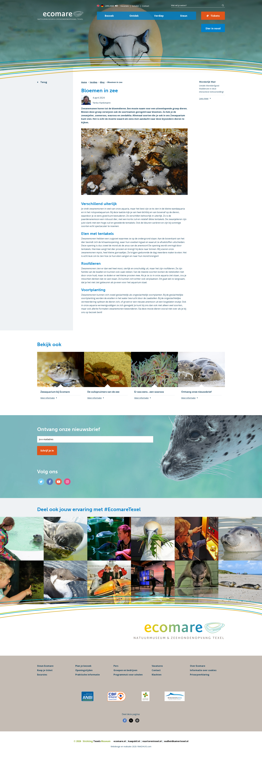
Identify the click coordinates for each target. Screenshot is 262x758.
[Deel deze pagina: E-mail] (137, 720)
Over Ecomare (197, 665)
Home (84, 82)
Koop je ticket (45, 670)
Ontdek (134, 15)
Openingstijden (84, 670)
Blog (102, 82)
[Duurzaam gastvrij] (145, 696)
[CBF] (116, 696)
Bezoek (109, 15)
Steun (183, 15)
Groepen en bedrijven (125, 670)
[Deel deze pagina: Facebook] (125, 720)
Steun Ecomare (45, 665)
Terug (43, 82)
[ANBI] (87, 696)
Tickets (215, 15)
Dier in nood (213, 28)
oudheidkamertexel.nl (176, 741)
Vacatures (157, 665)
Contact (145, 6)
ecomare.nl (120, 741)
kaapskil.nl (134, 741)
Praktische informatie (87, 674)
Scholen (135, 6)
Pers (116, 665)
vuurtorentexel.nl (152, 741)
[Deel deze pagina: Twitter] (131, 720)
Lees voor (109, 5)
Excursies (124, 6)
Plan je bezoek (83, 665)
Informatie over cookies (203, 670)
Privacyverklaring (199, 674)
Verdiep (159, 15)
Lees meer (204, 98)
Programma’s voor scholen (128, 674)
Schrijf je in (47, 450)
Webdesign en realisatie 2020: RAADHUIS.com (131, 746)
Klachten (156, 674)
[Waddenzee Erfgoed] (174, 696)
